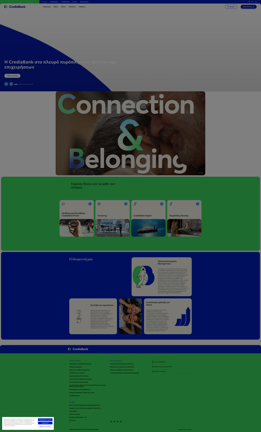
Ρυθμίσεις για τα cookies (45, 426)
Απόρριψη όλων (45, 423)
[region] (28, 423)
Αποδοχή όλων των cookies (45, 419)
